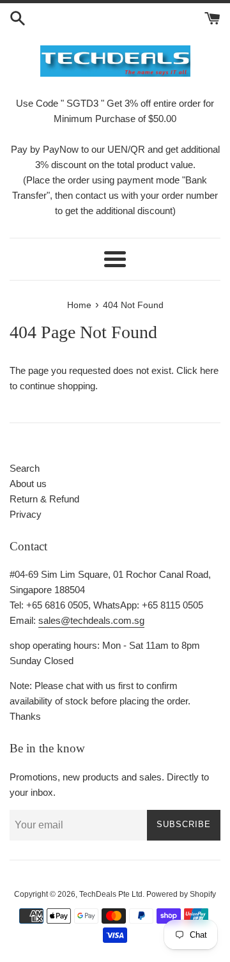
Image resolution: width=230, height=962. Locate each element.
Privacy (26, 514)
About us (28, 483)
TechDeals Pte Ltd (110, 894)
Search (25, 468)
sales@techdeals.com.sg (91, 620)
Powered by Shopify (181, 894)
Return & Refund (44, 498)
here (209, 370)
